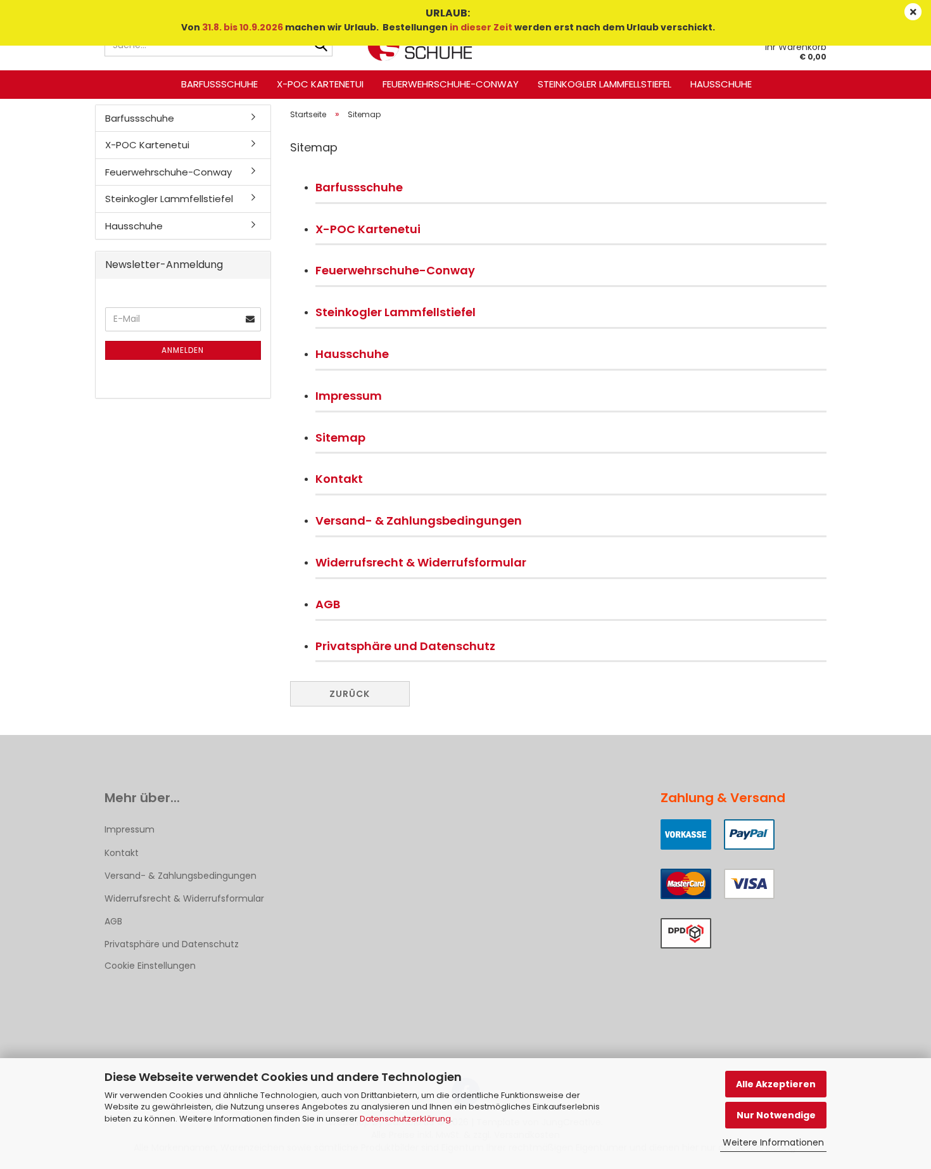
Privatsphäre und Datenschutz (405, 646)
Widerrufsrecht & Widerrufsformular (420, 562)
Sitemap (340, 437)
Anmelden (183, 350)
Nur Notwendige (776, 1115)
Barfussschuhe (219, 84)
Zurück (349, 693)
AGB (327, 604)
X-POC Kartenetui (320, 84)
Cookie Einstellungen (150, 965)
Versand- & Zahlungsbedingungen (418, 520)
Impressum (348, 396)
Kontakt (339, 479)
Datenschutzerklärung (405, 1119)
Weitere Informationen (773, 1142)
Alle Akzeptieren (776, 1084)
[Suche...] (320, 45)
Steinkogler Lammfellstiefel (604, 84)
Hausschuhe (721, 84)
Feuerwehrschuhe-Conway (451, 84)
